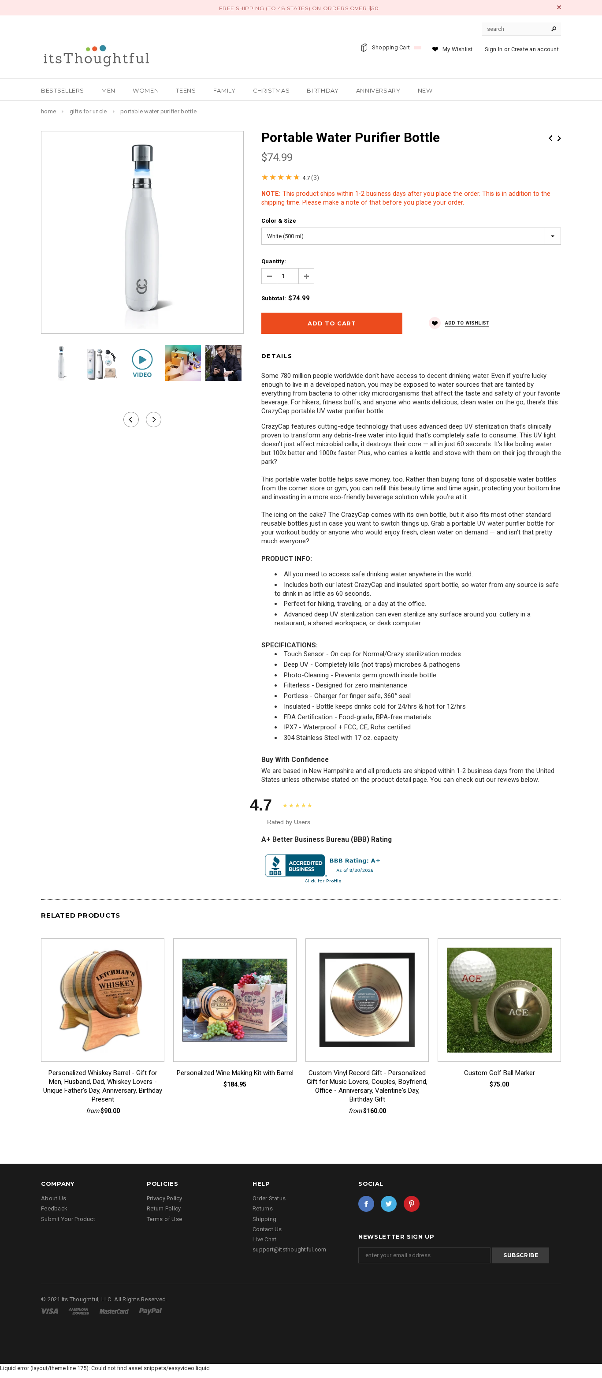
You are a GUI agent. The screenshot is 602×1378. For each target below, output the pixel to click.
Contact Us (267, 1229)
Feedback (54, 1208)
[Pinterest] (412, 1204)
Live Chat (264, 1239)
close (559, 7)
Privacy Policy (164, 1198)
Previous (550, 138)
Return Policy (164, 1208)
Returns (263, 1208)
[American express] (79, 1310)
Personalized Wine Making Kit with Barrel (235, 1073)
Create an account (535, 49)
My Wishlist (457, 49)
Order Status (269, 1198)
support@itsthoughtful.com (290, 1249)
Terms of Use (164, 1219)
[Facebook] (366, 1204)
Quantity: (273, 261)
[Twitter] (389, 1204)
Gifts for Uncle (88, 111)
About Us (53, 1198)
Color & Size (278, 220)
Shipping (264, 1219)
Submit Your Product (68, 1219)
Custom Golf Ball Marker (499, 1073)
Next (559, 138)
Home (48, 111)
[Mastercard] (115, 1310)
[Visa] (50, 1310)
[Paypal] (150, 1310)
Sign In (494, 49)
